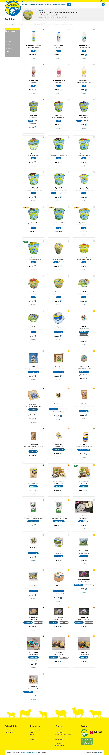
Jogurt (32, 734)
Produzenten (9, 732)
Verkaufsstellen (35, 730)
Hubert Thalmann (99, 752)
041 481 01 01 (26, 1)
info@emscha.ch (34, 1)
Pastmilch (33, 739)
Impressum (34, 752)
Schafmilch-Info (9, 730)
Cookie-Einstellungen (42, 752)
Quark (32, 737)
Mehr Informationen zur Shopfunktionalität (64, 24)
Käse (31, 732)
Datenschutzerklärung (26, 752)
